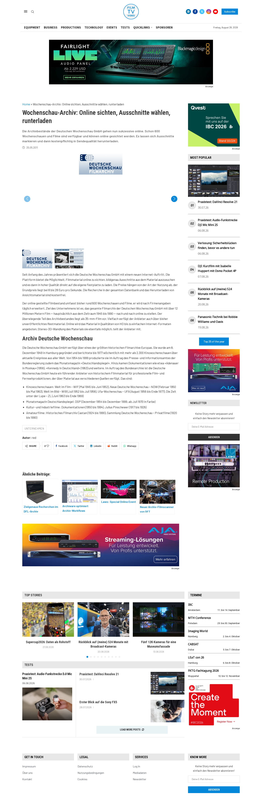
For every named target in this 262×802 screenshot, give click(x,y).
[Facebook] (195, 11)
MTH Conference (199, 618)
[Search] (32, 11)
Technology (93, 27)
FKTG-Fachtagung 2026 (203, 671)
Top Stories (33, 595)
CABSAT (193, 644)
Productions (71, 27)
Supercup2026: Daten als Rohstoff (48, 642)
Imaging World (198, 631)
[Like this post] (48, 446)
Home (26, 104)
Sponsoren (164, 27)
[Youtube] (215, 11)
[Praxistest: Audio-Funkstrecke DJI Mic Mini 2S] (47, 704)
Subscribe (229, 11)
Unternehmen (34, 428)
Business (50, 27)
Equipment (32, 27)
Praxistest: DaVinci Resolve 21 (217, 202)
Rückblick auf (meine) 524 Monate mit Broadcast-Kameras (215, 294)
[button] (174, 199)
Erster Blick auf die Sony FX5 (98, 702)
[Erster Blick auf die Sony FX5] (167, 711)
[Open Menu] (25, 11)
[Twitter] (201, 11)
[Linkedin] (188, 11)
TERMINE (196, 595)
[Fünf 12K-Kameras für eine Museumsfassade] (158, 619)
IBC (190, 605)
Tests (125, 27)
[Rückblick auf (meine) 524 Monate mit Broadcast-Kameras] (103, 619)
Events (112, 27)
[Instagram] (208, 11)
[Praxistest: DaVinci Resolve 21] (167, 683)
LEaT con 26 (196, 657)
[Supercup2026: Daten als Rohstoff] (48, 619)
